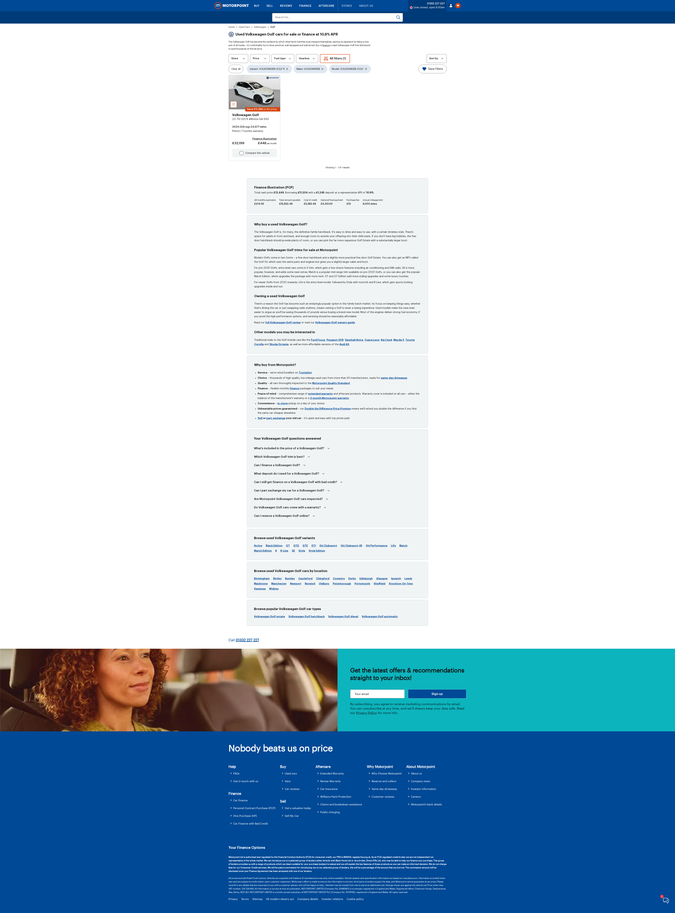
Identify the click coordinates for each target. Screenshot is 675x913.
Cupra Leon (372, 340)
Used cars (291, 773)
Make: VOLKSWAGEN (308, 69)
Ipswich (396, 578)
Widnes (274, 589)
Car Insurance (329, 788)
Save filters (435, 69)
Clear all (235, 69)
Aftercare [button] (323, 766)
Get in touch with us (245, 781)
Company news (420, 781)
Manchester (279, 583)
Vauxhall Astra (354, 340)
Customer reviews (383, 796)
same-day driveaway (394, 378)
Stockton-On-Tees (401, 583)
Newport (295, 583)
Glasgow (382, 578)
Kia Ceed (386, 340)
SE (293, 551)
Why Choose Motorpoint (387, 773)
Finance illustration (264, 139)
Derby (352, 578)
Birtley (277, 578)
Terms (245, 899)
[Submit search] (398, 17)
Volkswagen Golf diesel (343, 616)
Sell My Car (292, 815)
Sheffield (379, 583)
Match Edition (263, 551)
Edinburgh (366, 578)
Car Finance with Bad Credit (250, 823)
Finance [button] (235, 793)
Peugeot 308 (335, 340)
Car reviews (292, 788)
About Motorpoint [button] (420, 766)
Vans (288, 781)
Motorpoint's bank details (426, 804)
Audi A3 (344, 344)
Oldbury (324, 583)
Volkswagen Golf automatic (380, 616)
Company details (307, 899)
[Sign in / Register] (451, 5)
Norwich (310, 583)
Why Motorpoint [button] (380, 766)
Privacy (233, 899)
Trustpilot (305, 372)
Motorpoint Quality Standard (331, 383)
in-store (282, 403)
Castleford (305, 578)
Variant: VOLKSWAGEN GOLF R (267, 69)
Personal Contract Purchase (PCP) (254, 808)
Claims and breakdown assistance (341, 804)
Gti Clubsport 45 (351, 545)
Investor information (423, 788)
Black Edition (274, 545)
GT (288, 545)
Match (403, 545)
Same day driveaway (384, 788)
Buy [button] (283, 766)
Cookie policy (355, 899)
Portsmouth (362, 583)
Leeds (408, 578)
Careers (416, 796)
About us (416, 773)
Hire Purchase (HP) (245, 815)
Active (258, 545)
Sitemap (257, 899)
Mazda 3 (398, 340)
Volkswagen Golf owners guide (335, 322)
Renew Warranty (330, 781)
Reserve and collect (384, 781)
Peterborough (342, 583)
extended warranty (320, 393)
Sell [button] (283, 801)
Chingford (322, 578)
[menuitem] (254, 773)
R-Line (284, 551)
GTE (305, 545)
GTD (296, 545)
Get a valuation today (298, 808)
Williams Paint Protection (335, 796)
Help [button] (232, 766)
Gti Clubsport (328, 545)
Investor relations (332, 899)
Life (393, 545)
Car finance (240, 800)
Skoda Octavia (278, 344)
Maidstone (261, 583)
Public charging (330, 812)
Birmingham (262, 578)
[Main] (231, 5)
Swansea (260, 589)
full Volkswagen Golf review (283, 322)
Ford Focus (318, 340)
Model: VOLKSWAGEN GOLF (348, 69)
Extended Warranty (332, 773)
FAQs (236, 773)
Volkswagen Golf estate (269, 616)
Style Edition (317, 551)
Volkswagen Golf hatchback (306, 616)
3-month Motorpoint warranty (329, 398)
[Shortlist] (458, 5)
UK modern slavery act (280, 899)
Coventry (339, 578)
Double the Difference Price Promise (328, 408)
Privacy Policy (366, 713)
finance (326, 45)
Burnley (290, 578)
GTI (313, 545)
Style (301, 551)
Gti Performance (376, 545)
